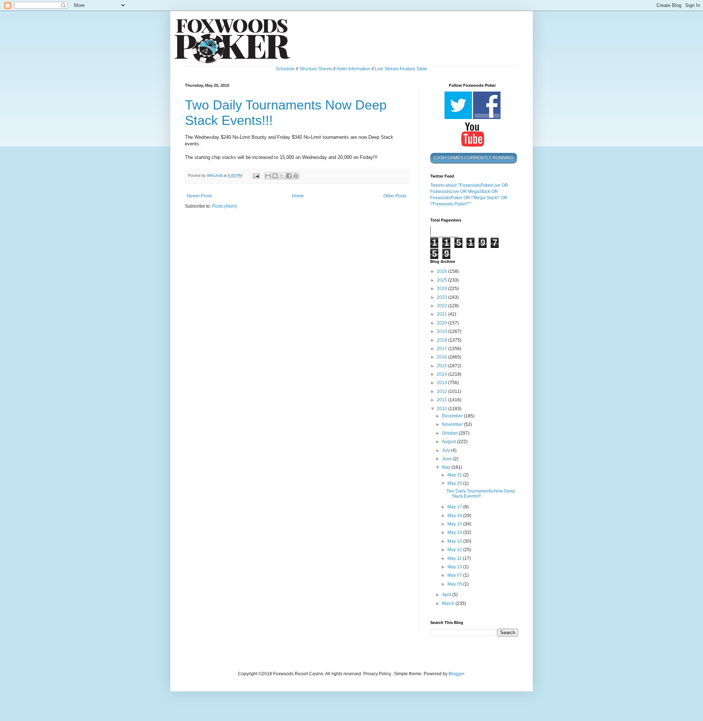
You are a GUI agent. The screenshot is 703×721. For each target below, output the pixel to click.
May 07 (455, 575)
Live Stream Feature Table (401, 68)
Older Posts (394, 195)
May (446, 467)
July (446, 450)
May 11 (455, 558)
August (449, 441)
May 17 (455, 506)
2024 (442, 288)
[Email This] (268, 175)
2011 (442, 399)
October (450, 433)
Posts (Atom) (224, 206)
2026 (442, 271)
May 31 (455, 474)
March (448, 603)
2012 (442, 391)
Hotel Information (353, 68)
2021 (442, 314)
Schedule (285, 68)
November (453, 424)
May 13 (455, 541)
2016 (442, 357)
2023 (442, 297)
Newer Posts (199, 195)
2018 (442, 340)
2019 (442, 331)
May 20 (455, 483)
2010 (442, 408)
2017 (442, 348)
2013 (442, 382)
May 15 (455, 524)
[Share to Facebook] (289, 175)
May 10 (455, 566)
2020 (442, 323)
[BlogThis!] (275, 175)
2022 (442, 305)
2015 (442, 365)
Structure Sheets (315, 68)
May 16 (455, 515)
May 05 (455, 584)
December (453, 416)
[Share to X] (282, 175)
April (447, 594)
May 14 (455, 532)
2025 (442, 280)
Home (298, 195)
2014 (442, 374)
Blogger (456, 673)
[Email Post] (256, 175)
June (447, 458)
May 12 (455, 549)
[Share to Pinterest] (296, 175)
